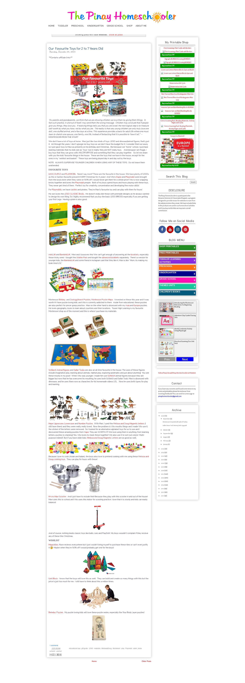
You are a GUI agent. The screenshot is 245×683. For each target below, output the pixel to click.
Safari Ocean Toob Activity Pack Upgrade (175, 425)
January (165, 444)
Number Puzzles (85, 423)
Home (94, 661)
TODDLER (63, 26)
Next (185, 359)
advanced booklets (110, 257)
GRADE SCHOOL (115, 26)
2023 (162, 452)
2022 (163, 456)
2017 (162, 474)
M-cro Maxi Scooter (57, 496)
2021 (162, 460)
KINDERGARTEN (95, 26)
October (165, 430)
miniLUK (52, 254)
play (122, 648)
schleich (52, 651)
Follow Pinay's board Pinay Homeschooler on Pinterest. (177, 373)
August (165, 437)
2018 (163, 470)
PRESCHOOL (77, 26)
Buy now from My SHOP (170, 165)
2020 (163, 463)
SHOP (129, 26)
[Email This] (51, 654)
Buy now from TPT (168, 55)
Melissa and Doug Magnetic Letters (102, 437)
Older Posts (146, 661)
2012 (162, 492)
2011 (162, 496)
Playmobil (130, 177)
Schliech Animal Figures (59, 370)
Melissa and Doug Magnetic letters (128, 423)
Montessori (116, 648)
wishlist (59, 651)
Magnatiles (53, 544)
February (166, 441)
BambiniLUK (65, 254)
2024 (163, 449)
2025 (163, 416)
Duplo (118, 177)
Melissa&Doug (106, 648)
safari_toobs (137, 648)
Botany (62, 299)
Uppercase (59, 423)
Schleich (111, 375)
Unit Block (53, 578)
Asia (127, 305)
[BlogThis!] (53, 654)
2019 (163, 467)
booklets (135, 254)
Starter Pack (82, 257)
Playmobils (57, 189)
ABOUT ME (141, 26)
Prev (167, 359)
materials (97, 648)
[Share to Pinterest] (60, 654)
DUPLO (57, 174)
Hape (51, 423)
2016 (163, 478)
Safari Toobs (79, 370)
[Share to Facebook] (58, 654)
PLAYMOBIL (70, 174)
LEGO (51, 174)
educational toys (74, 648)
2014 (162, 485)
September (167, 433)
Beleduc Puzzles (56, 612)
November (166, 419)
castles (74, 189)
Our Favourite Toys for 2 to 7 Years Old (76, 48)
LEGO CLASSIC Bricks (74, 193)
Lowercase (69, 423)
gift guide (84, 648)
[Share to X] (55, 654)
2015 (162, 481)
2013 (162, 489)
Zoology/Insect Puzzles (80, 299)
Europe (137, 305)
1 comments (54, 645)
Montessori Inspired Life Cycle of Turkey (175, 422)
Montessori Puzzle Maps (102, 299)
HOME (51, 26)
